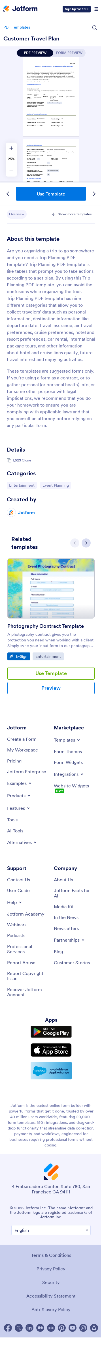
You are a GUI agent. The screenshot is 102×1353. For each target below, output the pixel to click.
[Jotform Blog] (51, 1328)
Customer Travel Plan (31, 38)
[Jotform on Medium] (40, 1328)
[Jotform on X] (19, 1328)
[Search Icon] (95, 28)
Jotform (26, 512)
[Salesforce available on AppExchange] (51, 1070)
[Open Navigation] (96, 9)
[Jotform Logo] (20, 9)
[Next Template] (94, 194)
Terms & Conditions (51, 1255)
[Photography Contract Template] (51, 588)
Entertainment (23, 485)
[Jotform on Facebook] (8, 1328)
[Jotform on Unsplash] (94, 1328)
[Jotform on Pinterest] (62, 1328)
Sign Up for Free (76, 9)
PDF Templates (16, 27)
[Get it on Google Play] (51, 1032)
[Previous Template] (8, 194)
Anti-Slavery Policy (51, 1309)
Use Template (51, 194)
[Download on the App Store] (51, 1050)
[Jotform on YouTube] (72, 1328)
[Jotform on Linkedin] (29, 1328)
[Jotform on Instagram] (83, 1328)
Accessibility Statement (51, 1296)
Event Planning (56, 485)
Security (51, 1282)
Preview (51, 688)
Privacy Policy (51, 1269)
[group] (51, 631)
